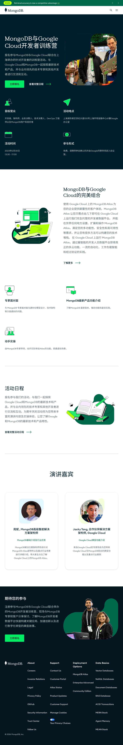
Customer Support (59, 704)
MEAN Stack (102, 729)
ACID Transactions (105, 704)
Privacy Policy (34, 695)
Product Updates (58, 695)
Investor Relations (36, 679)
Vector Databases (104, 670)
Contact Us (55, 670)
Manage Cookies (58, 712)
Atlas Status (56, 687)
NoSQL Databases (105, 679)
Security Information (37, 712)
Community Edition (82, 691)
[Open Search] (111, 10)
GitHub (30, 704)
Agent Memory (103, 721)
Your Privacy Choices (60, 723)
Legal (30, 687)
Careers (31, 670)
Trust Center (33, 721)
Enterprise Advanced (83, 682)
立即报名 (14, 84)
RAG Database (103, 695)
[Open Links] (116, 10)
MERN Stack (102, 712)
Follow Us (31, 729)
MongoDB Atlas (80, 674)
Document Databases (106, 687)
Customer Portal (58, 679)
